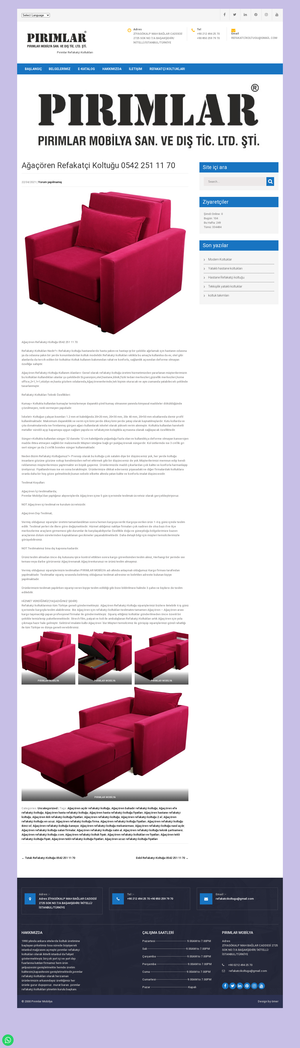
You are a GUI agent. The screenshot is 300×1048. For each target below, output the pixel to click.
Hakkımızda (111, 69)
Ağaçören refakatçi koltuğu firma (77, 821)
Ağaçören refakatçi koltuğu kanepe (56, 825)
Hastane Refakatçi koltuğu (226, 277)
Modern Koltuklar (220, 259)
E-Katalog (86, 69)
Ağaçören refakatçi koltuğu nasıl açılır (159, 825)
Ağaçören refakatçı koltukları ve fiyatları (133, 834)
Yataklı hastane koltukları (225, 268)
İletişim (135, 69)
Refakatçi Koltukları (167, 69)
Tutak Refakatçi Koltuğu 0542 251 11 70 (48, 857)
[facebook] (223, 14)
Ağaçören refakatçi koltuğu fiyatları (123, 821)
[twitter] (233, 14)
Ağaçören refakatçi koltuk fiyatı (85, 834)
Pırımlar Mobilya (41, 1001)
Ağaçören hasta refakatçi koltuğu (66, 812)
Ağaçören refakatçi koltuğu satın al (99, 830)
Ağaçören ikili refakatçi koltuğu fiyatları (57, 817)
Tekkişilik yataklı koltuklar (225, 286)
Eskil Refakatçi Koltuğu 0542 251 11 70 (162, 857)
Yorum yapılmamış (50, 182)
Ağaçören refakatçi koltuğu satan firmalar (48, 830)
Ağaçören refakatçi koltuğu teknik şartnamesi (153, 830)
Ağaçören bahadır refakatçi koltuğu (134, 808)
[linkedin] (243, 14)
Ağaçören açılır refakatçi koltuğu (88, 808)
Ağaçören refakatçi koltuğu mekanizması (107, 825)
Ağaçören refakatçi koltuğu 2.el (141, 817)
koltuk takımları (218, 295)
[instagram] (264, 14)
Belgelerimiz (59, 69)
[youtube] (275, 14)
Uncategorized (48, 808)
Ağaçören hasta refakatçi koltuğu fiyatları (116, 812)
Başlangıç (33, 69)
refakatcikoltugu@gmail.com (254, 38)
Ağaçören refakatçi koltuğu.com (43, 834)
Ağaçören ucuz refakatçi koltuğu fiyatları (131, 839)
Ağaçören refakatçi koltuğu (102, 817)
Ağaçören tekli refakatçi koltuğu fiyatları (77, 839)
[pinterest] (254, 14)
